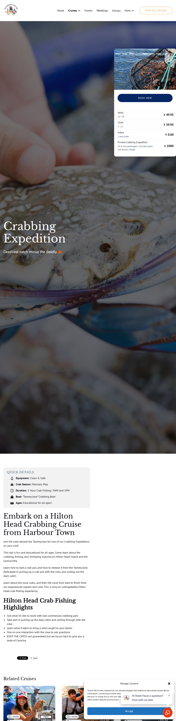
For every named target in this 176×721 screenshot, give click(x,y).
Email (35, 658)
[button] (169, 683)
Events (88, 10)
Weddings (102, 10)
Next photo (170, 83)
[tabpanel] (145, 69)
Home (60, 10)
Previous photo (159, 83)
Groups (116, 10)
